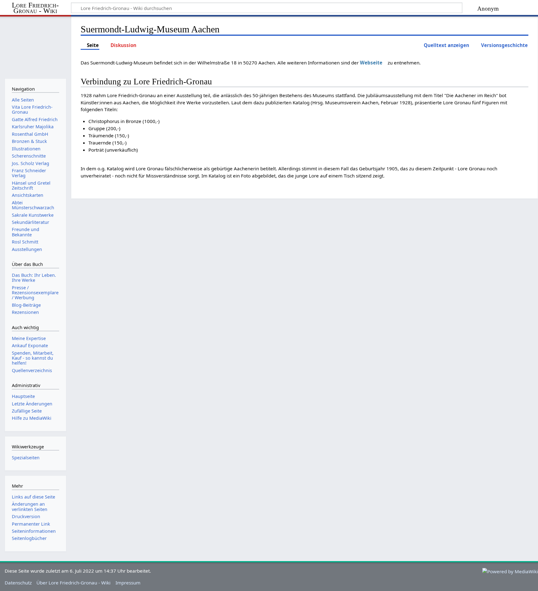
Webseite (371, 62)
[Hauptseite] (35, 46)
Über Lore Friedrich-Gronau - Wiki (73, 582)
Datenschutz (18, 582)
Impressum (128, 582)
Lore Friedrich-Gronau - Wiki (35, 8)
